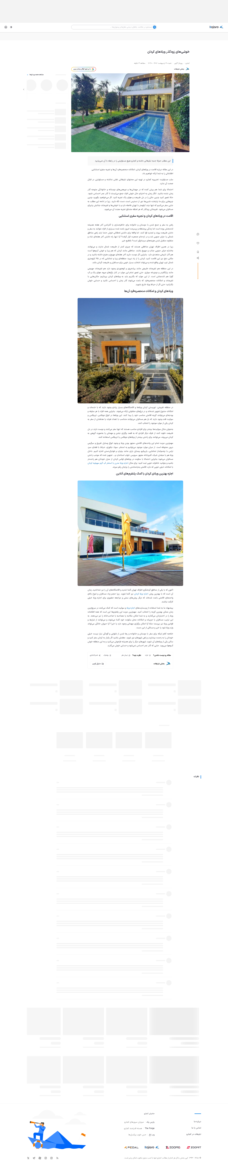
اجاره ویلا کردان (141, 593)
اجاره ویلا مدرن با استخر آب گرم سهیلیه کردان (108, 463)
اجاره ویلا (131, 608)
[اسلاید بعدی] (24, 89)
